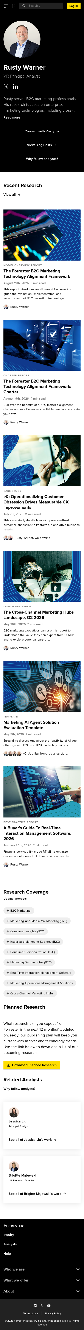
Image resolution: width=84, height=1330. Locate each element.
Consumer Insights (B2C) (27, 931)
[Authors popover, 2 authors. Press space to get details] (8, 537)
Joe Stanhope (37, 753)
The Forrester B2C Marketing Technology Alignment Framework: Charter (37, 386)
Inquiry (8, 1235)
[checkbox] (18, 910)
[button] (6, 6)
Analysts (10, 1244)
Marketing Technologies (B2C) (30, 962)
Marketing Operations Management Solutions (41, 983)
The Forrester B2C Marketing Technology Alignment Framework (36, 273)
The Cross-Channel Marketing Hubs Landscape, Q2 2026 (38, 615)
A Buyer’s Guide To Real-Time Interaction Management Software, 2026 (37, 833)
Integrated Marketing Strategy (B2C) (35, 941)
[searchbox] (43, 5)
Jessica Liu (56, 753)
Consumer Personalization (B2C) (32, 952)
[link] (42, 273)
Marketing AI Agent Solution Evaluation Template (31, 725)
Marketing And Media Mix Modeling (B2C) (38, 921)
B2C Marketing (20, 910)
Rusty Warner (19, 307)
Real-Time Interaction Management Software (40, 973)
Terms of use (30, 1313)
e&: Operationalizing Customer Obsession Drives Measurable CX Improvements (35, 502)
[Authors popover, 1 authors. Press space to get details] (6, 306)
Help (7, 1254)
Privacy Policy (53, 1313)
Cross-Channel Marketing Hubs (32, 993)
